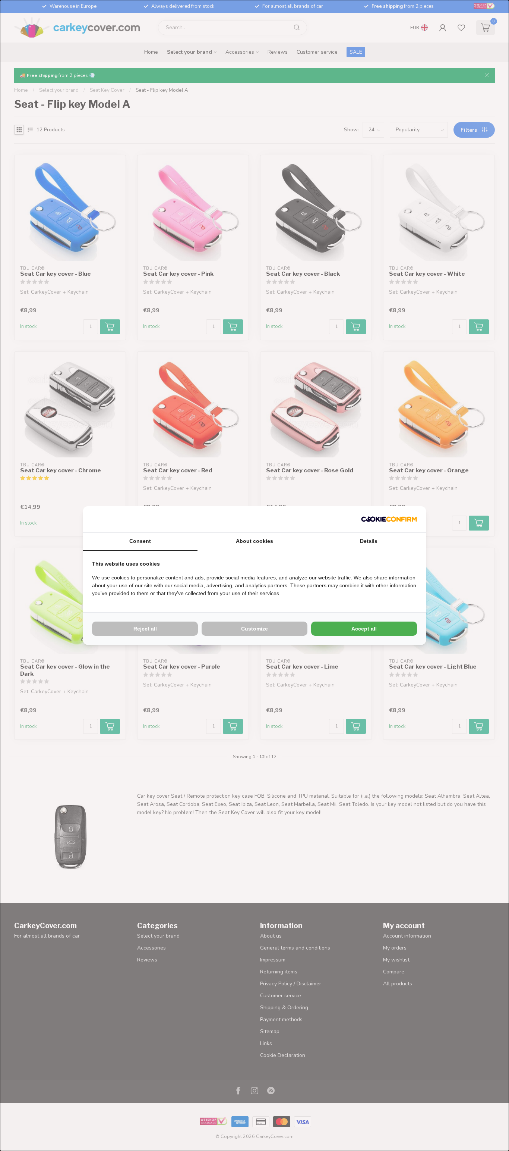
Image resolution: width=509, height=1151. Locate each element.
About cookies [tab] (254, 541)
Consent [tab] (140, 541)
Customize (254, 629)
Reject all (145, 629)
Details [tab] (368, 541)
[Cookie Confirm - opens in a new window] (389, 519)
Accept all (364, 629)
